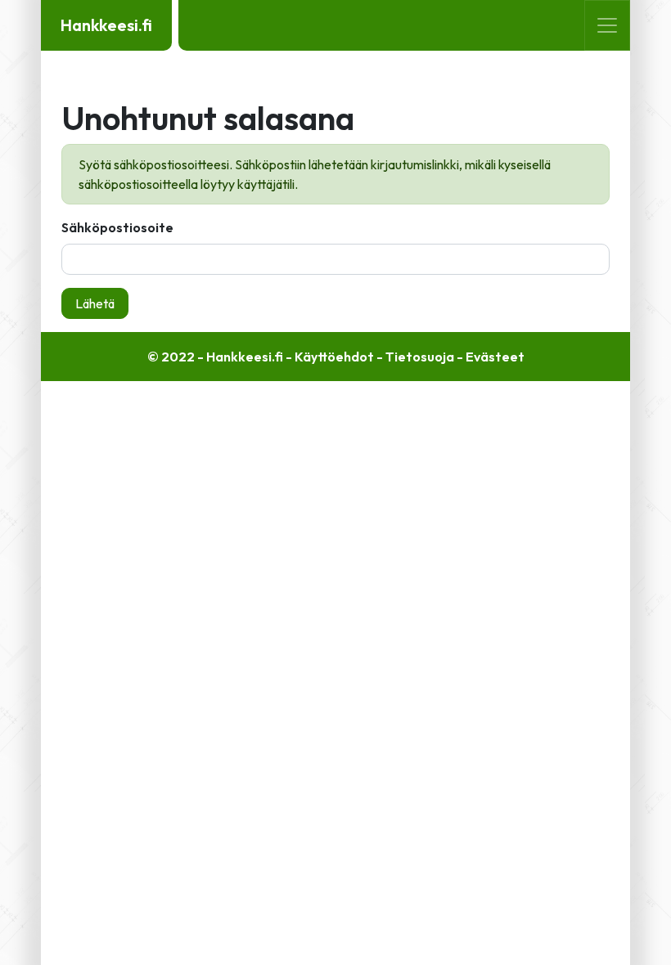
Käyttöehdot (334, 356)
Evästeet (495, 356)
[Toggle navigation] (607, 25)
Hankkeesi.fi (106, 25)
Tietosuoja (419, 356)
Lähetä (95, 303)
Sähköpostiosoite (117, 227)
